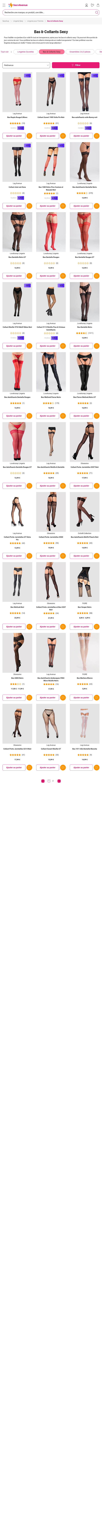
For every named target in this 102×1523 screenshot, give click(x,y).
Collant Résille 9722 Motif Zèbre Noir (17, 327)
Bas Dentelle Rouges (51, 257)
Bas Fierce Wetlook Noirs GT (84, 397)
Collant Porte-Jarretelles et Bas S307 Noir (51, 608)
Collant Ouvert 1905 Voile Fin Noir (51, 117)
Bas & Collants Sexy (51, 52)
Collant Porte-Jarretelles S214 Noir (17, 749)
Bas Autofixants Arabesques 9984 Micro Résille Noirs (51, 679)
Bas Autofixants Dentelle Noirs (85, 187)
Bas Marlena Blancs (85, 678)
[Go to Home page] (17, 5)
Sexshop (5, 21)
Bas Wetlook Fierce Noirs (51, 397)
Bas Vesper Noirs (84, 607)
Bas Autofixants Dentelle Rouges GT (17, 467)
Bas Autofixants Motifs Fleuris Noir (85, 537)
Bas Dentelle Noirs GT (17, 257)
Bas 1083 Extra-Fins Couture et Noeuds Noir (51, 188)
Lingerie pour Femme (35, 21)
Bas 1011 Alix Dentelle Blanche (84, 749)
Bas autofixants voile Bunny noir (84, 117)
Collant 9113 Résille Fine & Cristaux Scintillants (51, 328)
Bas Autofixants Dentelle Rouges (17, 397)
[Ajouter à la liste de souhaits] (29, 136)
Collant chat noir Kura (17, 187)
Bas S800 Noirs (17, 678)
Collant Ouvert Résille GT (51, 749)
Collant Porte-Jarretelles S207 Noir (85, 467)
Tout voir (5, 52)
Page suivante (59, 781)
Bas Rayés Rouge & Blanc (17, 117)
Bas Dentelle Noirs (84, 327)
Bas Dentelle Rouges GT (84, 257)
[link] (87, 5)
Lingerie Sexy (18, 21)
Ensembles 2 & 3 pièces (80, 52)
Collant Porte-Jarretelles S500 (51, 537)
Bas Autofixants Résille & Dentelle (50, 467)
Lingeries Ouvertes (26, 52)
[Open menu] (3, 5)
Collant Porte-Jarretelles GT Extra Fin (17, 538)
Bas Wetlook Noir (17, 607)
